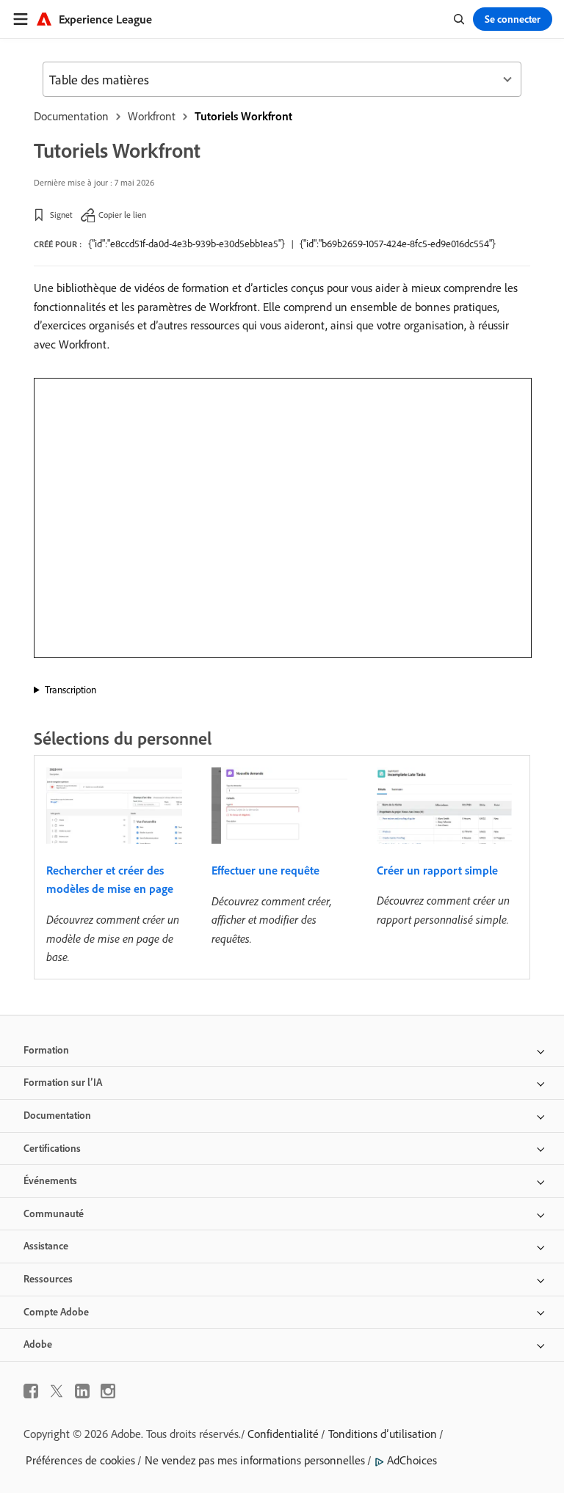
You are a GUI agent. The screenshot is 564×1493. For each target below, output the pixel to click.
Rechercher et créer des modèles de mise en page (109, 880)
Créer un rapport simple (437, 870)
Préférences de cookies (80, 1460)
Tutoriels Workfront (243, 116)
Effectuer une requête (265, 870)
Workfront (152, 116)
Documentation (71, 116)
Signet (61, 214)
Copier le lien (122, 214)
